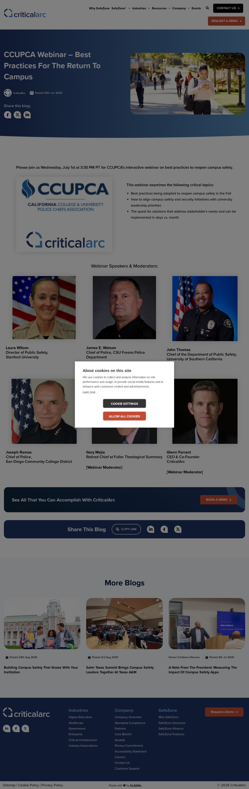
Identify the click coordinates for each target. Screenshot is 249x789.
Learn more (89, 392)
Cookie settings (124, 403)
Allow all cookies (124, 416)
